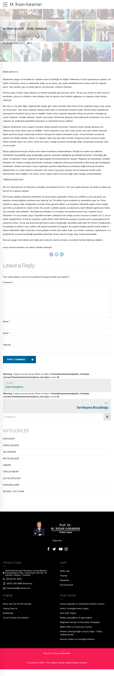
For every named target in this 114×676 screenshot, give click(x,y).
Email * (6, 333)
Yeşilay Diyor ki (10, 608)
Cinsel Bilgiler (15, 28)
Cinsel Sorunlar (37, 28)
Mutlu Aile (65, 571)
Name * (6, 321)
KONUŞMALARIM (11, 484)
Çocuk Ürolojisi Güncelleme (16, 617)
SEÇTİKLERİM (9, 452)
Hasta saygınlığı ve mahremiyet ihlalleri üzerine (82, 603)
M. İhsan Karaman (26, 4)
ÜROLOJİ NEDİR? (11, 471)
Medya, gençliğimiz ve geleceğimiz (76, 617)
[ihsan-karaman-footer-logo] (57, 528)
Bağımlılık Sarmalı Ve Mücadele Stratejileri (80, 622)
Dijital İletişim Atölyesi (76, 662)
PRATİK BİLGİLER (11, 458)
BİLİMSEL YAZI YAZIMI (13, 491)
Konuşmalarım (66, 584)
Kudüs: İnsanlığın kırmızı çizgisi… (75, 608)
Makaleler (64, 580)
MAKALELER (9, 438)
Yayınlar (64, 575)
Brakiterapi (8, 613)
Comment (8, 282)
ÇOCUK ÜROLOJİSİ (12, 478)
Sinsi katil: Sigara (68, 613)
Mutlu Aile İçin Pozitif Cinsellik (17, 603)
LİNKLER (7, 465)
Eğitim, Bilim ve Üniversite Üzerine (76, 626)
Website (7, 344)
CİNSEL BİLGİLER (11, 445)
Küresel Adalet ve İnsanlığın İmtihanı (77, 639)
